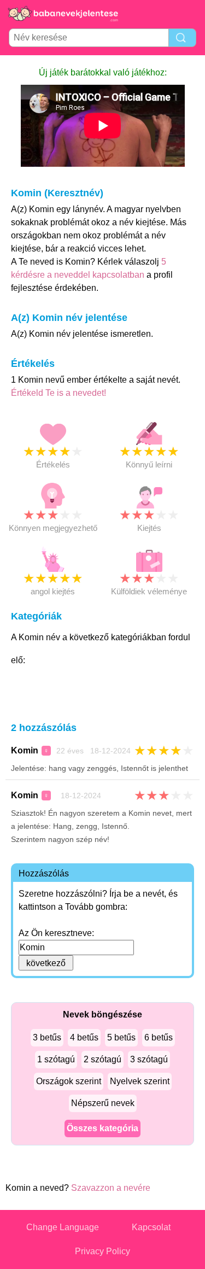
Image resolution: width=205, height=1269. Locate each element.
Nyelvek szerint (139, 1081)
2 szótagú (102, 1059)
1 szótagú (56, 1059)
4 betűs (84, 1037)
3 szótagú (149, 1059)
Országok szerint (68, 1081)
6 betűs (158, 1037)
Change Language (62, 1227)
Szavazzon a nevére (110, 1187)
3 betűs (47, 1037)
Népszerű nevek (102, 1103)
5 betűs (121, 1037)
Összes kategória (102, 1128)
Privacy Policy (102, 1251)
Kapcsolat (151, 1227)
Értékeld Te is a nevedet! (58, 392)
